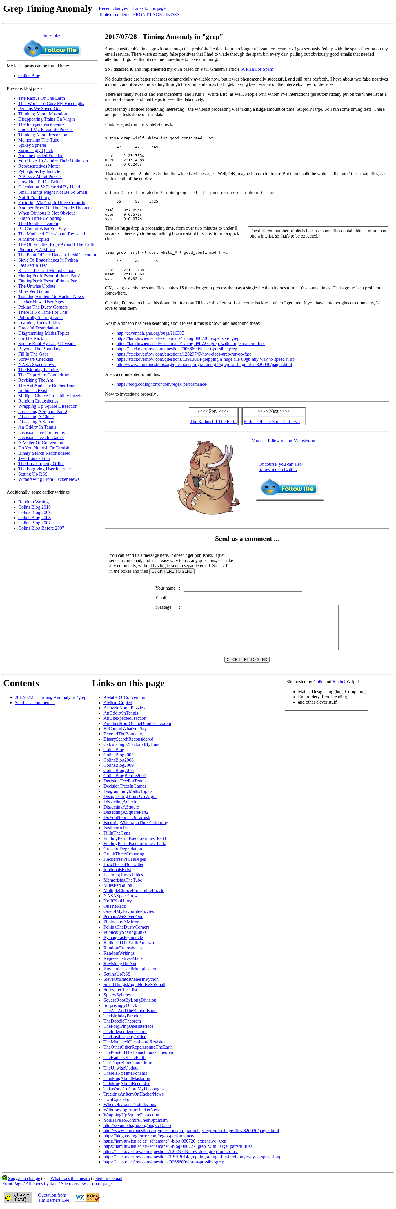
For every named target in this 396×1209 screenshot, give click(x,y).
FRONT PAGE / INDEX (156, 14)
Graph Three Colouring (39, 218)
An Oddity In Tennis (37, 427)
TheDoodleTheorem (122, 1020)
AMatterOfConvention (124, 697)
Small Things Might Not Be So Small (52, 192)
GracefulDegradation (122, 848)
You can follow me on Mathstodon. (284, 440)
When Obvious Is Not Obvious (46, 213)
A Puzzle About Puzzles (40, 176)
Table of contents (114, 14)
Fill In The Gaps (33, 353)
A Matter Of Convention (40, 442)
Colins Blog (29, 75)
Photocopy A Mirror (36, 249)
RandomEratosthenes (122, 947)
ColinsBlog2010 (118, 770)
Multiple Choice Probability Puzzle (50, 395)
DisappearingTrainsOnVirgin (130, 796)
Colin (318, 681)
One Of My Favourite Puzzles (45, 129)
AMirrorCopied (117, 702)
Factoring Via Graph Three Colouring (53, 202)
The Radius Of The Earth (41, 98)
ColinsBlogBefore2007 (124, 775)
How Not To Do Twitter (40, 181)
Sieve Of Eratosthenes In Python (48, 260)
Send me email (108, 1178)
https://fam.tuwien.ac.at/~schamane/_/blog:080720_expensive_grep (178, 338)
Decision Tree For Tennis (41, 432)
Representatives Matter (39, 166)
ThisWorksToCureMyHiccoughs (133, 1088)
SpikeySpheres (117, 994)
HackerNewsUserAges (124, 859)
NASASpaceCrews (121, 895)
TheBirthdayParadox (122, 1015)
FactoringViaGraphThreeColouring (135, 822)
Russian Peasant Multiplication (46, 270)
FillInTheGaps (116, 833)
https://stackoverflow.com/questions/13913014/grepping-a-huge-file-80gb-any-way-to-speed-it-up (206, 359)
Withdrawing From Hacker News (48, 479)
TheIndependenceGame (125, 1031)
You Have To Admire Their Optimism (53, 160)
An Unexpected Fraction (40, 155)
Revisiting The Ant (35, 380)
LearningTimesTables (123, 874)
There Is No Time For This (43, 312)
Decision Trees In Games (41, 437)
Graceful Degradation (38, 327)
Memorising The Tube (38, 139)
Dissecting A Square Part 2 (42, 411)
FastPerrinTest (116, 827)
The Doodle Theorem (38, 223)
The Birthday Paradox (38, 369)
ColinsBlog (113, 749)
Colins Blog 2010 (34, 507)
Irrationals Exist (32, 390)
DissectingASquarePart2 (125, 812)
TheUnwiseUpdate (120, 1067)
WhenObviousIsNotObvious (129, 1104)
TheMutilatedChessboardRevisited (135, 1041)
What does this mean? (70, 1178)
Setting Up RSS (33, 474)
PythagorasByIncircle (123, 937)
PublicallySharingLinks (124, 932)
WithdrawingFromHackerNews (132, 1109)
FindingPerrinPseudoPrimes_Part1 (134, 838)
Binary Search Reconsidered (44, 453)
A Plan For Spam (257, 69)
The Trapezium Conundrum (43, 374)
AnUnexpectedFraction (124, 718)
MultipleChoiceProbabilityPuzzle (133, 890)
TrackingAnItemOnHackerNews (133, 1094)
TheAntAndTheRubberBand (130, 1010)
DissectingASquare (121, 806)
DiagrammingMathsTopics (127, 791)
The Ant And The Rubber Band (47, 385)
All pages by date (41, 1183)
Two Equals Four (34, 458)
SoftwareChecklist (120, 989)
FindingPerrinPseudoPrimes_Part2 (134, 843)
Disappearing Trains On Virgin (46, 119)
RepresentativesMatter (123, 958)
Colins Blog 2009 (34, 512)
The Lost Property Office (41, 463)
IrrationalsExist (117, 869)
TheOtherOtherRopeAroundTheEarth (138, 1047)
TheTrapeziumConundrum (127, 1062)
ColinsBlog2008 (118, 759)
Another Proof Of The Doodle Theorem (55, 207)
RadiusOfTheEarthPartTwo (128, 942)
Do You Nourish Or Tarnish (43, 447)
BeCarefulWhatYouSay (125, 728)
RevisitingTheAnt (119, 963)
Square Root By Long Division (47, 343)
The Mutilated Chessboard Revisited (51, 233)
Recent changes (113, 8)
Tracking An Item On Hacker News (51, 296)
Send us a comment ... (35, 702)
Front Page (12, 1183)
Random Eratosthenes (38, 400)
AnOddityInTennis (120, 712)
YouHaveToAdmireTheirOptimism (135, 1120)
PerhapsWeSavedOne (123, 916)
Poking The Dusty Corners (43, 306)
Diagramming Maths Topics (43, 333)
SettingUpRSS (116, 973)
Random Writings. (35, 501)
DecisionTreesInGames (124, 786)
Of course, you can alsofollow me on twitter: (280, 467)
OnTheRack (114, 906)
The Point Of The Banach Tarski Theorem (57, 254)
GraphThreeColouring (123, 853)
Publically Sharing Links (40, 317)
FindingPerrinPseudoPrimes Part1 (49, 280)
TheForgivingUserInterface (128, 1026)
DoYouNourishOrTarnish (126, 817)
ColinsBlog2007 (118, 754)
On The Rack (30, 338)
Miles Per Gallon (33, 291)
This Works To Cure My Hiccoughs (51, 103)
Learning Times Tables (39, 322)
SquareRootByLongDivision (129, 1000)
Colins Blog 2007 (34, 522)
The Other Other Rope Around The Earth (56, 244)
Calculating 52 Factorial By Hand (49, 186)
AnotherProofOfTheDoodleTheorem (137, 723)
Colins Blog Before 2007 (41, 527)
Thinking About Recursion (42, 134)
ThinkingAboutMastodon (126, 1078)
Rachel (339, 681)
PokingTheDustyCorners (126, 927)
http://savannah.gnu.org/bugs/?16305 (150, 333)
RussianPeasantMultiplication (130, 968)
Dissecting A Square (36, 421)
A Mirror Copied (33, 239)
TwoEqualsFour (118, 1099)
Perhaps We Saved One (39, 108)
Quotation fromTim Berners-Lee (53, 1197)
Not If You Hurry (34, 197)
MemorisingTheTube (122, 880)
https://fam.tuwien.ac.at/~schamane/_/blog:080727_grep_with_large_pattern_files (191, 343)
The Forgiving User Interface (45, 468)
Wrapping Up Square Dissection (47, 406)
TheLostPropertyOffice (124, 1036)
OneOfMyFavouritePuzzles (128, 911)
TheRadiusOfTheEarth (124, 1057)
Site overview (73, 1183)
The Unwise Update (36, 286)
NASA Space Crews (37, 364)
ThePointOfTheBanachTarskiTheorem (138, 1052)
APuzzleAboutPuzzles (124, 707)
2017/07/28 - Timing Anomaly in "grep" (51, 697)
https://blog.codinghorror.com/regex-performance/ (162, 384)
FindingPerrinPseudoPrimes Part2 (49, 275)
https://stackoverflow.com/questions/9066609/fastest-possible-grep (177, 348)
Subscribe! (52, 35)
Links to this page (149, 8)
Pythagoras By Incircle (39, 171)
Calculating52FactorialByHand (132, 744)
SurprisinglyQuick (120, 1005)
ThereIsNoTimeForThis (125, 1073)
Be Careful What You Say (42, 228)
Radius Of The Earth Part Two (272, 421)
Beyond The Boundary (39, 348)
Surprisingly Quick (35, 150)
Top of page (101, 1183)
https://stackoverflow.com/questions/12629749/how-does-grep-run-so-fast (184, 353)
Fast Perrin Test (32, 265)
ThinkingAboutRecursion (126, 1083)
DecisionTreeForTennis (124, 780)
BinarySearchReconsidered (128, 739)
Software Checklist (35, 359)
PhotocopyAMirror (121, 921)
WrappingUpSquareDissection (131, 1114)
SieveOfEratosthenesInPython (131, 979)
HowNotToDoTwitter (123, 864)
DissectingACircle (120, 801)
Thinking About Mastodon (42, 113)
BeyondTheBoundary (123, 733)
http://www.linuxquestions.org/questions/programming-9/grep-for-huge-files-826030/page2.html (204, 364)
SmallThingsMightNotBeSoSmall (134, 984)
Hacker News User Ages (41, 301)
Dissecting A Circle (36, 416)
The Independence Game (41, 124)
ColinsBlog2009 (118, 765)
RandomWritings (119, 953)
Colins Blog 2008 (34, 517)
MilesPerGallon (117, 885)
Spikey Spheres (32, 145)
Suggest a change (24, 1178)
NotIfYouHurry (117, 900)
